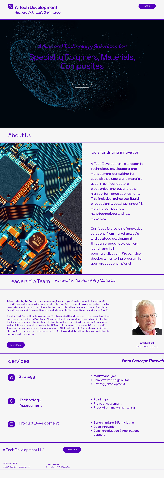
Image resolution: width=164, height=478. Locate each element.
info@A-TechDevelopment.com (16, 467)
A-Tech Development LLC (23, 449)
